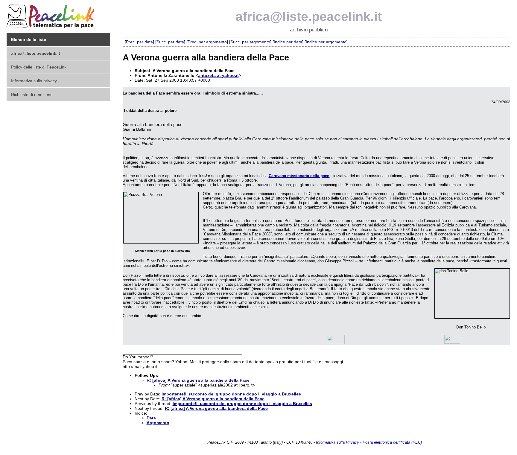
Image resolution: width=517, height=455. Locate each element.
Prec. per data (139, 41)
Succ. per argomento (250, 41)
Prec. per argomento (207, 41)
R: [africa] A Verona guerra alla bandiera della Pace (198, 380)
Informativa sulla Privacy (337, 442)
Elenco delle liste (28, 39)
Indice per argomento (326, 41)
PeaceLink (51, 14)
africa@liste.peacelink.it (308, 16)
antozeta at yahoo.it (218, 75)
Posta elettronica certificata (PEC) (392, 442)
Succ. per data (170, 41)
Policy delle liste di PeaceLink (38, 67)
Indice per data (288, 41)
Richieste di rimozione (32, 94)
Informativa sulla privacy (34, 80)
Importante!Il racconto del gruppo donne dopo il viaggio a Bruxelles (231, 394)
